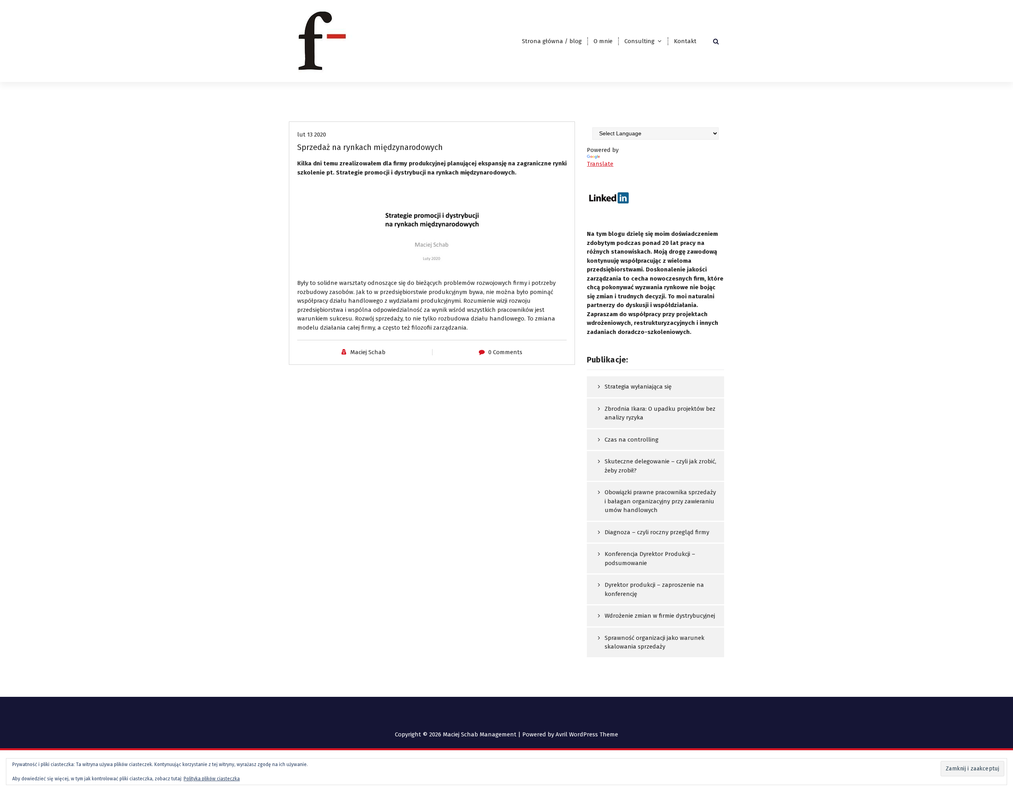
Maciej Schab (367, 352)
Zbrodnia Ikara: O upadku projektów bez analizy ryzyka (660, 413)
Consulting (639, 41)
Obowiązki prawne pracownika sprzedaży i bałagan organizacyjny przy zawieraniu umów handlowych (660, 501)
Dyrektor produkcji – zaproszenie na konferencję (654, 589)
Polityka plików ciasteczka (212, 779)
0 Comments (505, 352)
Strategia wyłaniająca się (638, 386)
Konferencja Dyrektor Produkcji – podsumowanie (650, 558)
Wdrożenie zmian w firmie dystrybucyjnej (660, 615)
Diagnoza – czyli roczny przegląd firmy (657, 532)
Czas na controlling (631, 439)
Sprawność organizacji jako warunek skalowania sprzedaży (654, 642)
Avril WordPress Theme (587, 734)
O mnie (603, 41)
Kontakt (685, 41)
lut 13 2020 (311, 134)
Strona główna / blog (552, 41)
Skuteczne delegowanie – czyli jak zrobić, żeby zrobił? (660, 466)
